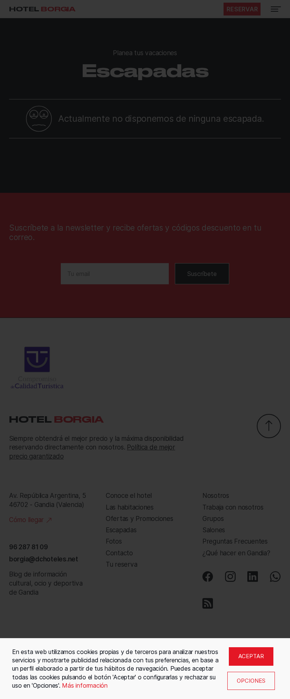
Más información (84, 685)
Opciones (251, 680)
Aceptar (251, 656)
